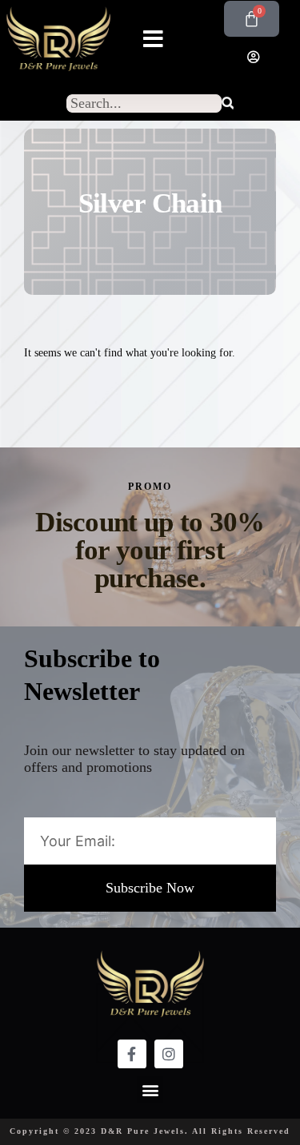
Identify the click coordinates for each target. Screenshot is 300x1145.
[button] (153, 39)
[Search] (228, 103)
